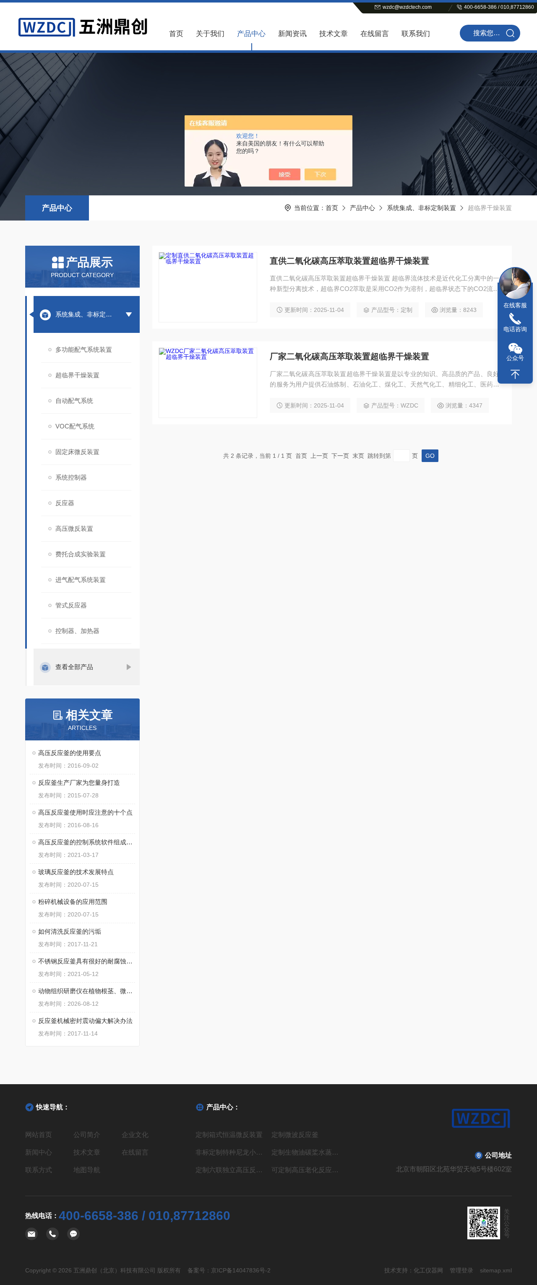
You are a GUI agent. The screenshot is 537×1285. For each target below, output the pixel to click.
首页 (176, 34)
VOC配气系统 (74, 426)
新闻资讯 (292, 34)
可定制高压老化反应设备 (306, 1169)
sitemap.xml (496, 1270)
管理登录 (461, 1270)
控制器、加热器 (77, 630)
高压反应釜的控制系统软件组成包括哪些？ (86, 842)
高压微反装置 (74, 528)
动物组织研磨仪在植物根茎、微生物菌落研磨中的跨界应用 (86, 990)
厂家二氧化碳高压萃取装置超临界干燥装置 (349, 356)
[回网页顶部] (515, 374)
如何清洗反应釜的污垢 (69, 931)
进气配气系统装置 (80, 579)
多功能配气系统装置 (83, 349)
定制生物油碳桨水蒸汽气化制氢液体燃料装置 (306, 1152)
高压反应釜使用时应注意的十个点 (85, 812)
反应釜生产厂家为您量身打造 (79, 782)
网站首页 (38, 1134)
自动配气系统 (74, 400)
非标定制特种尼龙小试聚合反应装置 (231, 1152)
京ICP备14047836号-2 (241, 1270)
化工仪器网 (428, 1270)
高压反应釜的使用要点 (69, 752)
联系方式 (38, 1169)
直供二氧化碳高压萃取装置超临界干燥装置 (349, 260)
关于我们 (210, 34)
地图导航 (86, 1169)
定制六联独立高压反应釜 (231, 1169)
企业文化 (135, 1134)
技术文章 (333, 34)
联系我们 (415, 34)
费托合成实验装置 (80, 554)
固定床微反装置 (77, 451)
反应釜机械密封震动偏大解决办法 (85, 1020)
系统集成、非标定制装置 (421, 207)
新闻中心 (38, 1152)
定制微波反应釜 (294, 1134)
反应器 (64, 502)
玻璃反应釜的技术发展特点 (76, 871)
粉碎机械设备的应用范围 (72, 901)
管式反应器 (71, 605)
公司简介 (86, 1134)
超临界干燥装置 (77, 375)
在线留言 (374, 34)
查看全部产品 (74, 666)
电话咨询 (515, 329)
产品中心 (251, 34)
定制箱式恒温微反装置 (229, 1134)
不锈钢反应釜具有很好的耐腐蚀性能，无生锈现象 (86, 961)
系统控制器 (71, 477)
